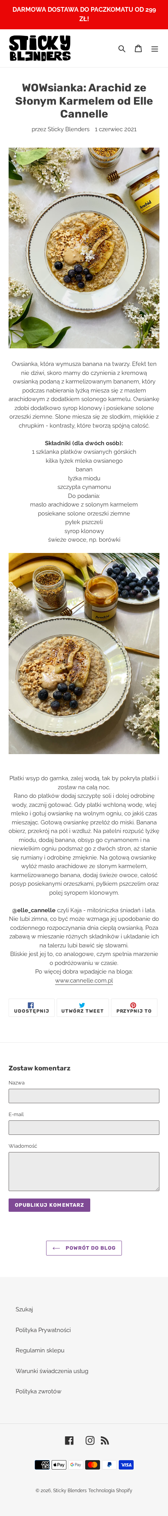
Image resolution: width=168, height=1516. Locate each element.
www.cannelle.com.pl (84, 980)
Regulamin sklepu (40, 1350)
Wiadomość (23, 1146)
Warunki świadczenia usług (52, 1371)
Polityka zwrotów (38, 1391)
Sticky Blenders (70, 1490)
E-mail (16, 1114)
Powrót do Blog (90, 1248)
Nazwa (17, 1083)
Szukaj (24, 1309)
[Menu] (155, 48)
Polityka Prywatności (43, 1330)
